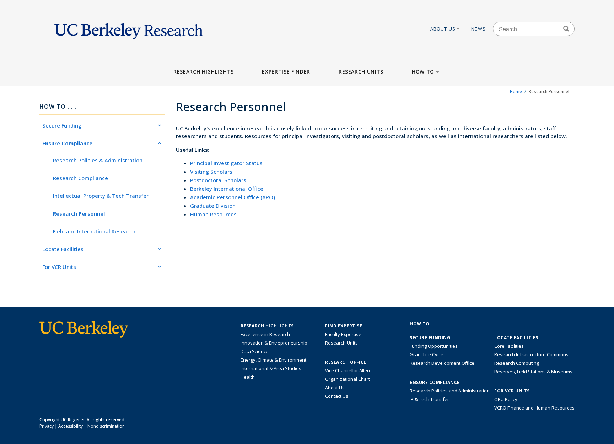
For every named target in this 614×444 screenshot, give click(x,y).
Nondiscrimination (106, 426)
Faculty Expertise (343, 334)
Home (516, 91)
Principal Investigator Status (226, 163)
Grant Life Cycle (426, 354)
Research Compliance (80, 178)
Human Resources (213, 214)
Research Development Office (442, 363)
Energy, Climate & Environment (273, 360)
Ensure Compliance (67, 143)
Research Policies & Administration (97, 160)
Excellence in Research (265, 334)
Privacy (46, 426)
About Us (443, 29)
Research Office (345, 362)
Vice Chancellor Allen (347, 370)
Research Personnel (79, 213)
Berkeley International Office (226, 188)
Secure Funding (61, 125)
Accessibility (70, 426)
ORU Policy (505, 399)
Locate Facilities (63, 249)
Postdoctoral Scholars (218, 180)
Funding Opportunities (434, 346)
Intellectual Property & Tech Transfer (101, 195)
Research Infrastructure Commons (531, 354)
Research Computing (516, 363)
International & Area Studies (271, 368)
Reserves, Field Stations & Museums (533, 371)
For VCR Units (59, 266)
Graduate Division (213, 205)
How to (423, 71)
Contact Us (336, 396)
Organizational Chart (347, 379)
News (478, 29)
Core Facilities (509, 346)
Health (248, 377)
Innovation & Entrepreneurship (274, 343)
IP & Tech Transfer (429, 399)
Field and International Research (94, 231)
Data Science (255, 351)
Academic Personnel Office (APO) (232, 197)
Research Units (361, 71)
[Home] (128, 29)
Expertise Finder (286, 71)
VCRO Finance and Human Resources (534, 408)
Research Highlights (203, 71)
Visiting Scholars (211, 171)
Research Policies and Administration (450, 391)
